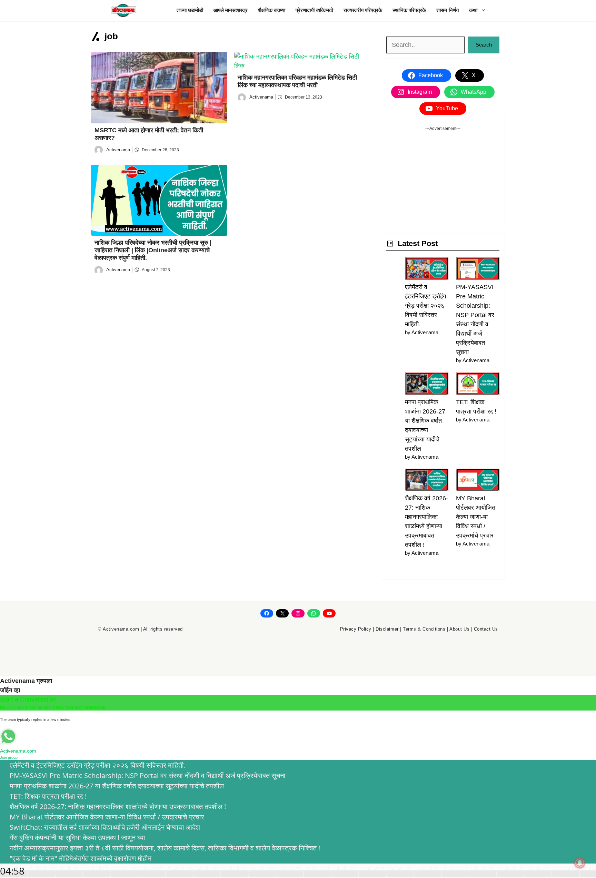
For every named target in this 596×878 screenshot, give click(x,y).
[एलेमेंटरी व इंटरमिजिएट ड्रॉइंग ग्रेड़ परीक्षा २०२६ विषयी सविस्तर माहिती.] (426, 270)
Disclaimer (387, 629)
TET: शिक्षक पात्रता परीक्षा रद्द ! (48, 796)
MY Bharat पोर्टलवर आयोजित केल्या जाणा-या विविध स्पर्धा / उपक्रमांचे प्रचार (475, 517)
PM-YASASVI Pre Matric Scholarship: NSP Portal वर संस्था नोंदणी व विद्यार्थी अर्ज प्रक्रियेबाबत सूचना (148, 775)
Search (484, 45)
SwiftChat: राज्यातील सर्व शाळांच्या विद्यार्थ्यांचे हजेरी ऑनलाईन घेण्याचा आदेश (105, 827)
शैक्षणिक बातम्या (271, 10)
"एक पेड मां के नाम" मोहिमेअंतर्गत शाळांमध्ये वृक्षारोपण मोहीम (80, 858)
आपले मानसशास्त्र (230, 10)
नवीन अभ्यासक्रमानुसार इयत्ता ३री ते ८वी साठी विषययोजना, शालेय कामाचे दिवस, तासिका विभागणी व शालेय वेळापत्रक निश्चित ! (165, 848)
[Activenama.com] (124, 10)
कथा (473, 10)
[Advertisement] (442, 175)
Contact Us (486, 629)
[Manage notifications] (579, 862)
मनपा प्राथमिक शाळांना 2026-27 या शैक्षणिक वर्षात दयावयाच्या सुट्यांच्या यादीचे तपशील (117, 785)
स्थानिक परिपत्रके (409, 10)
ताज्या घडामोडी (190, 10)
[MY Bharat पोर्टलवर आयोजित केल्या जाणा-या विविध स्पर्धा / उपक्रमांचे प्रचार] (477, 481)
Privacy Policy (355, 629)
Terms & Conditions (424, 629)
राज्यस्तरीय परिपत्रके (363, 10)
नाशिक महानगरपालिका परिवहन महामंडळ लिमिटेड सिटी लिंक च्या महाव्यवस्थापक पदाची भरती (297, 81)
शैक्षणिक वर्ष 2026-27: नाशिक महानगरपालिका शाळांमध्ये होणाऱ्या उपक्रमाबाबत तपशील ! (118, 806)
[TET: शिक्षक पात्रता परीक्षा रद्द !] (477, 385)
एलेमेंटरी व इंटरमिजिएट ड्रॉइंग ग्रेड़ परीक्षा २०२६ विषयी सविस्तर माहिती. (425, 306)
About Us (459, 629)
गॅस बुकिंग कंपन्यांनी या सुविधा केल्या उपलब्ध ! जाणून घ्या (77, 837)
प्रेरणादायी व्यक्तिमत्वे (314, 10)
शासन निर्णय (447, 10)
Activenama (118, 149)
